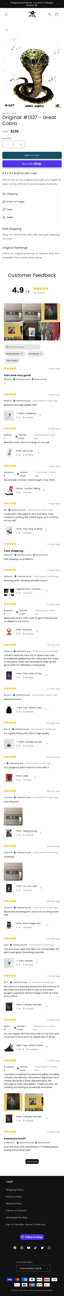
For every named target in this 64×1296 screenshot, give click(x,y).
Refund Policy (14, 1203)
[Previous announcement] (5, 4)
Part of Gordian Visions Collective (25, 1224)
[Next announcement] (58, 4)
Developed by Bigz (16, 1217)
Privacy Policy (14, 1196)
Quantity (6, 138)
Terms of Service (16, 1210)
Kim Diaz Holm (26, 1290)
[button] (6, 14)
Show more (32, 1161)
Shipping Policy (15, 1189)
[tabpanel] (32, 755)
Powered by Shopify (43, 1290)
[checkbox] (12, 360)
